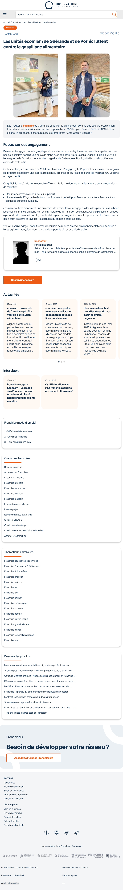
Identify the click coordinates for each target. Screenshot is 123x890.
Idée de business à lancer (16, 504)
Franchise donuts (13, 613)
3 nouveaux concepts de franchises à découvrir (27, 702)
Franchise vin (10, 587)
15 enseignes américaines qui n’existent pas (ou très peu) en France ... (39, 670)
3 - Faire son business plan (17, 442)
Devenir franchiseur (14, 798)
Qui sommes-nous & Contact (75, 867)
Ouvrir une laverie (13, 520)
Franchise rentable (13, 493)
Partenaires (9, 782)
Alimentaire (10, 28)
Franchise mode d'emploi (20, 422)
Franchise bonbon (13, 597)
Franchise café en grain (15, 603)
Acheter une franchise (15, 535)
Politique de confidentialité (12, 875)
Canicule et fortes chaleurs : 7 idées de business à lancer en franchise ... (39, 675)
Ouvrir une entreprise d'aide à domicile (23, 530)
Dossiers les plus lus (17, 656)
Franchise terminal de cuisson (19, 635)
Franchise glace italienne (16, 624)
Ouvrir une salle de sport (16, 525)
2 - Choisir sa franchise (15, 436)
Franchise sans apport (15, 488)
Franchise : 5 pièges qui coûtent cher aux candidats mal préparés (36, 691)
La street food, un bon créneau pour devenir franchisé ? (31, 697)
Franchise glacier (12, 629)
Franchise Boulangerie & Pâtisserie (21, 566)
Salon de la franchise (14, 790)
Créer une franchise (14, 477)
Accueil (6, 22)
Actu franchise (19, 22)
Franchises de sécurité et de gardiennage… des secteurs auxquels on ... (39, 707)
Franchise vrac (11, 640)
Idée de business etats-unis (18, 514)
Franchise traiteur (13, 582)
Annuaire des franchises (16, 472)
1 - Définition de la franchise (18, 431)
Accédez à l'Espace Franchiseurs (33, 757)
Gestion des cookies (10, 883)
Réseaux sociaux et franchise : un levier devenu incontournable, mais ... (39, 681)
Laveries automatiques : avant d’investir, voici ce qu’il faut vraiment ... (38, 665)
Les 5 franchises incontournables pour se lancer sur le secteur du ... (37, 686)
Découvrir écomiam (22, 280)
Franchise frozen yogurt (16, 619)
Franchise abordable (14, 825)
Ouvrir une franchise (17, 458)
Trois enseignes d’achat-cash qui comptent (25, 712)
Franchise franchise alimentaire (42, 22)
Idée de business (12, 809)
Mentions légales (69, 875)
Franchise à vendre (13, 482)
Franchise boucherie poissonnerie (21, 560)
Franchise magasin (13, 498)
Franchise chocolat (13, 576)
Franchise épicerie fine (15, 571)
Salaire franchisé (12, 821)
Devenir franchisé (13, 467)
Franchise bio (11, 592)
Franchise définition (14, 786)
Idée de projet (11, 509)
